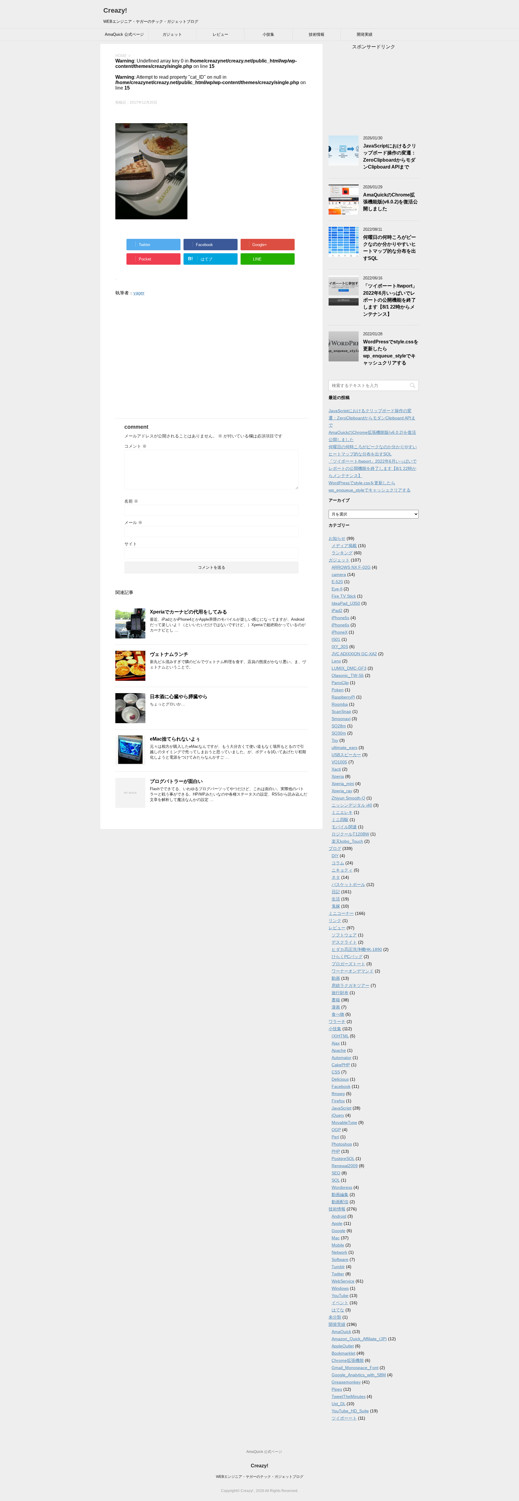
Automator (341, 1057)
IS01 (336, 639)
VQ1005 (339, 762)
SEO (336, 1173)
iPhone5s (340, 617)
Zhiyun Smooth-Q (348, 798)
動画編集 (340, 1194)
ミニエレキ (342, 812)
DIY (335, 855)
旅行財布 (340, 992)
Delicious (340, 1079)
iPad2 (337, 610)
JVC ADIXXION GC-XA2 (354, 653)
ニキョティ (342, 870)
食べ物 (338, 1014)
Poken (338, 689)
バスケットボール (348, 884)
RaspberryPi (343, 697)
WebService (343, 1281)
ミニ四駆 (340, 819)
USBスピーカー (346, 754)
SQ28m (339, 725)
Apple (337, 1223)
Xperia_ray (342, 790)
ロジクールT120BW (350, 834)
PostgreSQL (343, 1158)
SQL (336, 1180)
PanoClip (340, 682)
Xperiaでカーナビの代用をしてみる (188, 611)
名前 (131, 501)
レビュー (220, 34)
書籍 (336, 999)
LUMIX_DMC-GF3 (349, 668)
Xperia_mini (343, 783)
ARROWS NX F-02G (351, 567)
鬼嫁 (336, 906)
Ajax (336, 1043)
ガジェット (172, 34)
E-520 (337, 581)
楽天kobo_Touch (347, 841)
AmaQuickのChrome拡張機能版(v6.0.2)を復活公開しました (390, 202)
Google (338, 1230)
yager (138, 292)
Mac (336, 1237)
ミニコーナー (341, 913)
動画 (336, 978)
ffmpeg (338, 1093)
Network (339, 1252)
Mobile (338, 1245)
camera (339, 574)
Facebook (341, 1086)
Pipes (337, 1389)
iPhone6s (340, 625)
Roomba (340, 704)
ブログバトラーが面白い (176, 781)
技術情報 (316, 34)
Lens (336, 661)
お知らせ (337, 538)
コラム (338, 862)
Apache (339, 1050)
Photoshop (342, 1144)
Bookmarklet (343, 1353)
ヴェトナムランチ (169, 654)
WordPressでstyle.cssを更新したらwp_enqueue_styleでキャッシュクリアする (390, 352)
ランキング (342, 552)
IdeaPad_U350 (346, 603)
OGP (336, 1129)
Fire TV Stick (344, 596)
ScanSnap (341, 711)
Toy (335, 740)
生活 (336, 899)
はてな (338, 1310)
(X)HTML (340, 1036)
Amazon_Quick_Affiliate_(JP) (359, 1338)
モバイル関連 (344, 826)
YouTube (340, 1295)
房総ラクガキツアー (350, 985)
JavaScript (341, 1108)
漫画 (336, 1007)
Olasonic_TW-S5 (348, 675)
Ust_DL (338, 1403)
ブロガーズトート (348, 963)
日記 (336, 891)
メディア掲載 (344, 545)
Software (340, 1259)
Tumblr (338, 1266)
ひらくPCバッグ (347, 956)
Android (339, 1216)
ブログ (335, 848)
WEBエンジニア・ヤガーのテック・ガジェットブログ (259, 1477)
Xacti (336, 769)
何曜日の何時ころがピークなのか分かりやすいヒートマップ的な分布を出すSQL (389, 248)
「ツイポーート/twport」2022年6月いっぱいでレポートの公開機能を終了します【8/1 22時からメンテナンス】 (390, 300)
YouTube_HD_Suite (350, 1410)
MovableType (344, 1122)
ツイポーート (344, 1418)
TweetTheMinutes (349, 1396)
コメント (135, 446)
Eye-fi (337, 588)
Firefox (338, 1100)
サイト (130, 543)
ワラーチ (337, 1021)
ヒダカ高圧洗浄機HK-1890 (357, 949)
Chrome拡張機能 (348, 1360)
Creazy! (115, 10)
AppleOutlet (343, 1346)
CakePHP (341, 1064)
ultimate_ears (344, 747)
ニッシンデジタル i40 (352, 805)
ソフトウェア (344, 935)
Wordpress (342, 1187)
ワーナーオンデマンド (353, 971)
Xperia (338, 776)
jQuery (338, 1115)
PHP (336, 1151)
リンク (335, 920)
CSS (336, 1072)
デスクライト (344, 942)
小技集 (268, 34)
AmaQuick (341, 1331)
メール (133, 522)
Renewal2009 (345, 1165)
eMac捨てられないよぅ (175, 738)
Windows (340, 1288)
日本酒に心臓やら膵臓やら (179, 696)
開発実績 (364, 34)
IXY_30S (340, 646)
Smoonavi (341, 718)
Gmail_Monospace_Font (355, 1367)
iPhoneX (340, 632)
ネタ (336, 877)
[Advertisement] (211, 360)
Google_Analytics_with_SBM (359, 1374)
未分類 (335, 1317)
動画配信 (340, 1201)
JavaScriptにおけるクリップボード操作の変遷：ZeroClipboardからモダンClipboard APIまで (389, 156)
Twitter (338, 1273)
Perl (335, 1136)
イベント (340, 1302)
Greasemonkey (346, 1382)
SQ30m (339, 733)
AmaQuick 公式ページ (124, 34)
